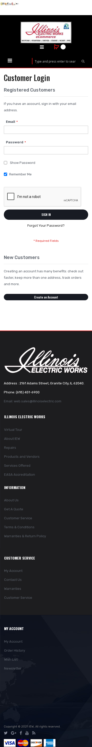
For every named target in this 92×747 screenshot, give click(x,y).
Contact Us (13, 580)
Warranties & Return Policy (25, 536)
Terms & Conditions (19, 527)
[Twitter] (6, 733)
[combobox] (55, 61)
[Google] (13, 733)
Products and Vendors (22, 457)
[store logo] (46, 32)
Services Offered (17, 465)
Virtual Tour (13, 430)
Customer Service (18, 518)
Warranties (12, 589)
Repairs (10, 448)
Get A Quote (13, 509)
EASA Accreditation (19, 474)
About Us (11, 500)
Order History (14, 650)
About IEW (12, 439)
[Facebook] (21, 733)
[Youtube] (27, 733)
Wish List (11, 659)
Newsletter (12, 668)
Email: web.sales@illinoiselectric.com (32, 401)
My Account (13, 571)
